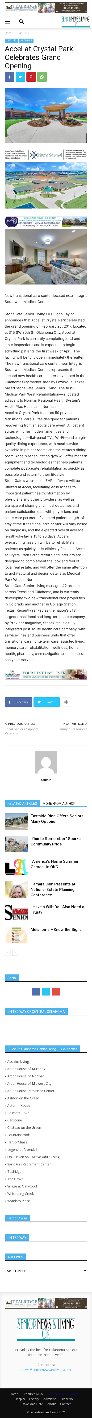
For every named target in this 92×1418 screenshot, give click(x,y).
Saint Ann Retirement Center (29, 1164)
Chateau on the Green (24, 1127)
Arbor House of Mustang (26, 1069)
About (51, 1404)
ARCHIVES (26, 40)
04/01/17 (23, 33)
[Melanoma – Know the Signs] (16, 935)
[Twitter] (20, 77)
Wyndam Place (18, 1201)
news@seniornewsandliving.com (46, 1369)
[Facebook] (9, 77)
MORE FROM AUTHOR (59, 803)
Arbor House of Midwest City (29, 1083)
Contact (65, 1404)
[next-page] (15, 953)
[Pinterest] (31, 77)
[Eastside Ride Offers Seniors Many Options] (16, 821)
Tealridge (14, 1171)
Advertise (49, 1399)
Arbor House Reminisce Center (30, 1091)
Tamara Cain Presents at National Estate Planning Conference (53, 889)
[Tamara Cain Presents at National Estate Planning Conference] (16, 889)
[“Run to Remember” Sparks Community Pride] (16, 844)
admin (46, 780)
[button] (7, 21)
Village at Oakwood (22, 1186)
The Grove (15, 1179)
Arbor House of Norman (26, 1076)
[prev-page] (8, 953)
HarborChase (17, 1142)
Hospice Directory (27, 1399)
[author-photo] (46, 773)
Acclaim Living (18, 1061)
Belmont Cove (18, 1113)
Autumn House (18, 1105)
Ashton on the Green (23, 1098)
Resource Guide (33, 1394)
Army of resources (73, 729)
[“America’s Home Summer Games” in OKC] (16, 867)
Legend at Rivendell (22, 1149)
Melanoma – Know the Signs (56, 929)
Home (9, 33)
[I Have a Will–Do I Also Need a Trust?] (16, 912)
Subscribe (67, 1399)
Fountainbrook (18, 1135)
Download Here (32, 1404)
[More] (66, 702)
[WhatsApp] (42, 77)
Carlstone (14, 1120)
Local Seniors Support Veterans (21, 731)
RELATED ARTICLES (22, 803)
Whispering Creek (20, 1193)
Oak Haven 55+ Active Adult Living (32, 1157)
